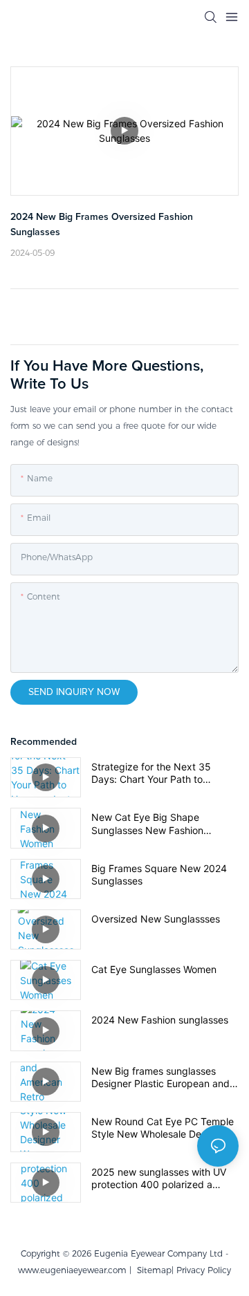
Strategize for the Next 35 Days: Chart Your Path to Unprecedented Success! (151, 773)
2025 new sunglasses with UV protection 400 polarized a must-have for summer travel (158, 1178)
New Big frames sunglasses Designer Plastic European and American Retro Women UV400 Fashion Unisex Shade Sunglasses (161, 1077)
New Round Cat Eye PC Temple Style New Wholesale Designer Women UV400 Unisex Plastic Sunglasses (162, 1128)
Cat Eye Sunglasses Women (153, 969)
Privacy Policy (203, 1270)
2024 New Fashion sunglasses (159, 1020)
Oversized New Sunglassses (155, 919)
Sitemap (151, 1270)
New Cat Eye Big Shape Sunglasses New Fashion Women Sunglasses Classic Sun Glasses (162, 823)
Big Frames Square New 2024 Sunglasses (159, 874)
